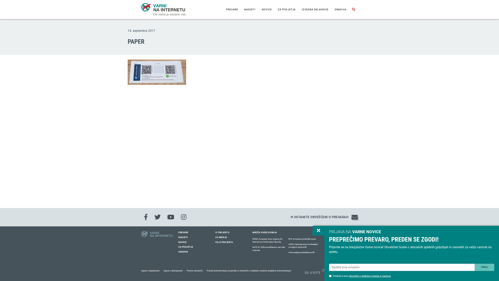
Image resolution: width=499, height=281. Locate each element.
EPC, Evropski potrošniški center (302, 239)
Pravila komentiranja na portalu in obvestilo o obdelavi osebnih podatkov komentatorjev (249, 270)
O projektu (222, 232)
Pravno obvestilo (195, 270)
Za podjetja (287, 9)
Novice (267, 9)
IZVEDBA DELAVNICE (315, 9)
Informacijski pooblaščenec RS (301, 252)
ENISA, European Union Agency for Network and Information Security (267, 240)
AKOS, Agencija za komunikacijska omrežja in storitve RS (303, 246)
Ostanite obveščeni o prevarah (320, 217)
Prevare (232, 9)
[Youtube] (171, 217)
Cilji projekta (224, 242)
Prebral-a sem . (362, 276)
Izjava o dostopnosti (173, 270)
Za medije (221, 237)
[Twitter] (157, 217)
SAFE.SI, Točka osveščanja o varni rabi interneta (268, 249)
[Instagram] (183, 217)
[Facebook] (145, 217)
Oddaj (484, 267)
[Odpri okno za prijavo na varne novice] (318, 231)
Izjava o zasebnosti (150, 270)
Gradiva (340, 9)
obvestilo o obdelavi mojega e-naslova (370, 276)
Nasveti (250, 9)
